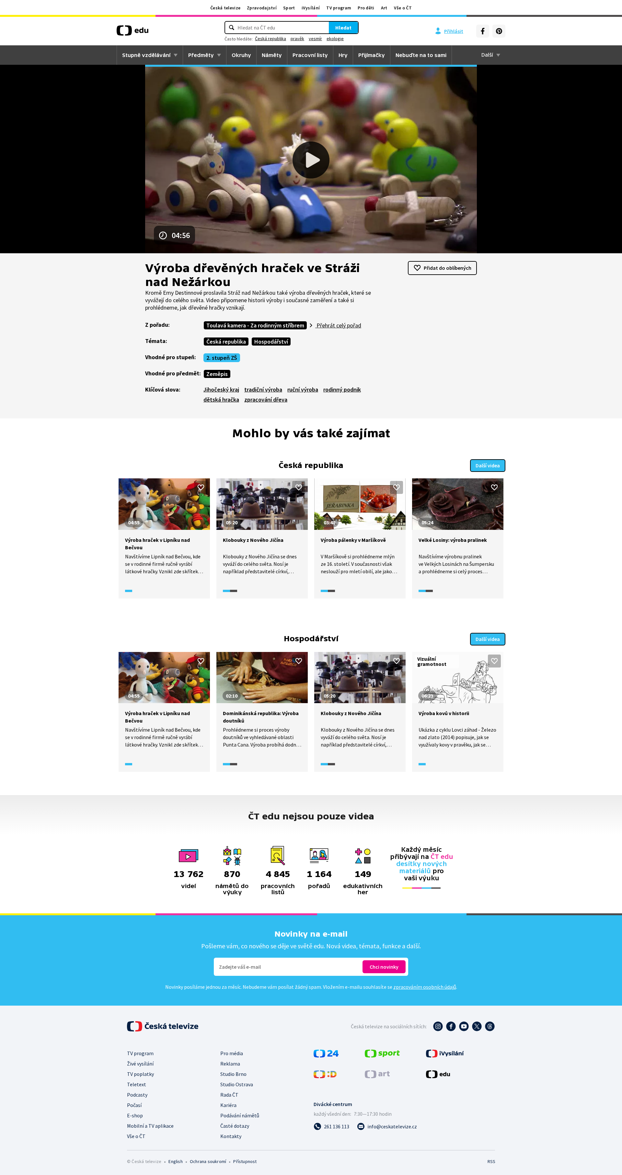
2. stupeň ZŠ (221, 357)
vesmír (315, 38)
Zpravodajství (262, 8)
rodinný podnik (342, 389)
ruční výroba (302, 389)
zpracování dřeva (265, 399)
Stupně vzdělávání (146, 55)
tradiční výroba (263, 389)
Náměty (272, 55)
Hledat (343, 27)
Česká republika (270, 38)
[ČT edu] (132, 33)
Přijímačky (371, 55)
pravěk (297, 38)
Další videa (488, 465)
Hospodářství (271, 341)
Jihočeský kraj (221, 389)
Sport (289, 8)
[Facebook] (482, 31)
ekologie (335, 38)
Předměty (201, 55)
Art (384, 8)
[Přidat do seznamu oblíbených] (200, 487)
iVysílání (311, 8)
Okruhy (241, 55)
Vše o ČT (403, 8)
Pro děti (366, 8)
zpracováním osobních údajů (424, 987)
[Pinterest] (498, 31)
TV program (338, 8)
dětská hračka (221, 399)
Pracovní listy (310, 55)
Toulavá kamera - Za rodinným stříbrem (255, 325)
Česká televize (225, 8)
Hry (343, 55)
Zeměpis (217, 374)
